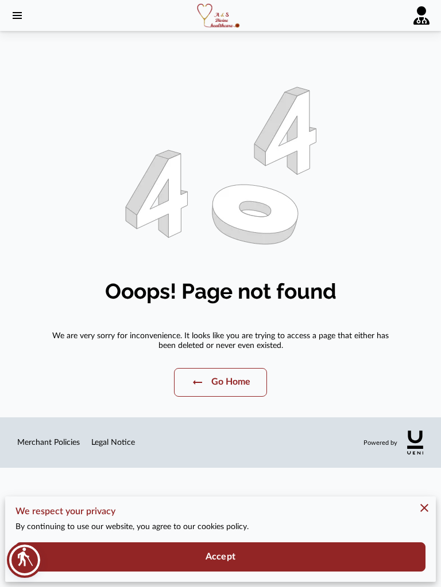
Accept (220, 556)
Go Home (231, 381)
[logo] (415, 442)
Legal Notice (113, 443)
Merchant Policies (48, 443)
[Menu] (17, 15)
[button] (24, 560)
